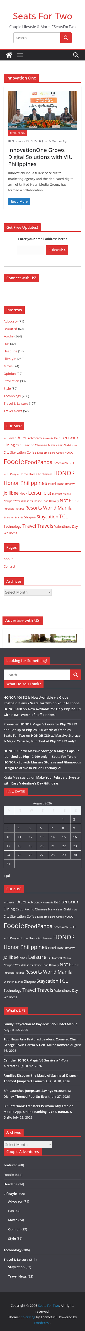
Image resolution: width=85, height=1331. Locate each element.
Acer (22, 438)
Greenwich (60, 463)
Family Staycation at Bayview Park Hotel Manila (40, 1024)
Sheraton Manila (13, 517)
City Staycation (15, 452)
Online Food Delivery (46, 501)
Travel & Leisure (16, 403)
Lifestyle (10, 358)
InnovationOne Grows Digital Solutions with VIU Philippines (40, 157)
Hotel (52, 483)
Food (69, 452)
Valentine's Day (66, 526)
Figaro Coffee (56, 452)
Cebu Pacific (25, 445)
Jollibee (11, 493)
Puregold (9, 508)
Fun (6, 344)
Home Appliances (40, 474)
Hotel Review (66, 484)
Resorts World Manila (49, 507)
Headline (10, 351)
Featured (10, 329)
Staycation (11, 381)
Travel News (13, 411)
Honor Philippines (25, 482)
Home (23, 474)
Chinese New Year (49, 445)
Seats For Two (42, 16)
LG (49, 493)
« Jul (7, 876)
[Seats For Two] (9, 55)
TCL (63, 516)
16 (75, 837)
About (8, 559)
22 (64, 846)
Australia (48, 438)
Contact (9, 566)
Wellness (10, 533)
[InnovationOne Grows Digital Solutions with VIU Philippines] (42, 110)
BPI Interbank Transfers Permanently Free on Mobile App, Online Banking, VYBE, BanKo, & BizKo (38, 1111)
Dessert (42, 453)
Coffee (31, 452)
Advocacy (11, 321)
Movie (8, 366)
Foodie (9, 336)
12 (30, 837)
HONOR (64, 473)
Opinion (10, 373)
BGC (57, 438)
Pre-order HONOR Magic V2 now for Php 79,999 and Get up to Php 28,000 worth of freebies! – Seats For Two (40, 730)
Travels (45, 525)
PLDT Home (69, 500)
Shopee (30, 517)
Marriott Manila (61, 493)
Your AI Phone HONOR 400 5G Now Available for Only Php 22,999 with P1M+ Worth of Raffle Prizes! (42, 709)
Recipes (19, 508)
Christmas (70, 445)
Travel (29, 525)
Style (7, 388)
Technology (17, 133)
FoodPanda (39, 462)
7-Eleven (10, 438)
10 (8, 837)
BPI (64, 438)
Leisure (37, 492)
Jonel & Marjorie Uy (54, 141)
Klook (23, 493)
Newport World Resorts (18, 501)
